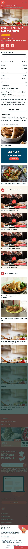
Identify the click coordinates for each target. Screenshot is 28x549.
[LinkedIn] (4, 424)
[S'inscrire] (25, 465)
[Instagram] (7, 424)
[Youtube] (10, 424)
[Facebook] (2, 424)
